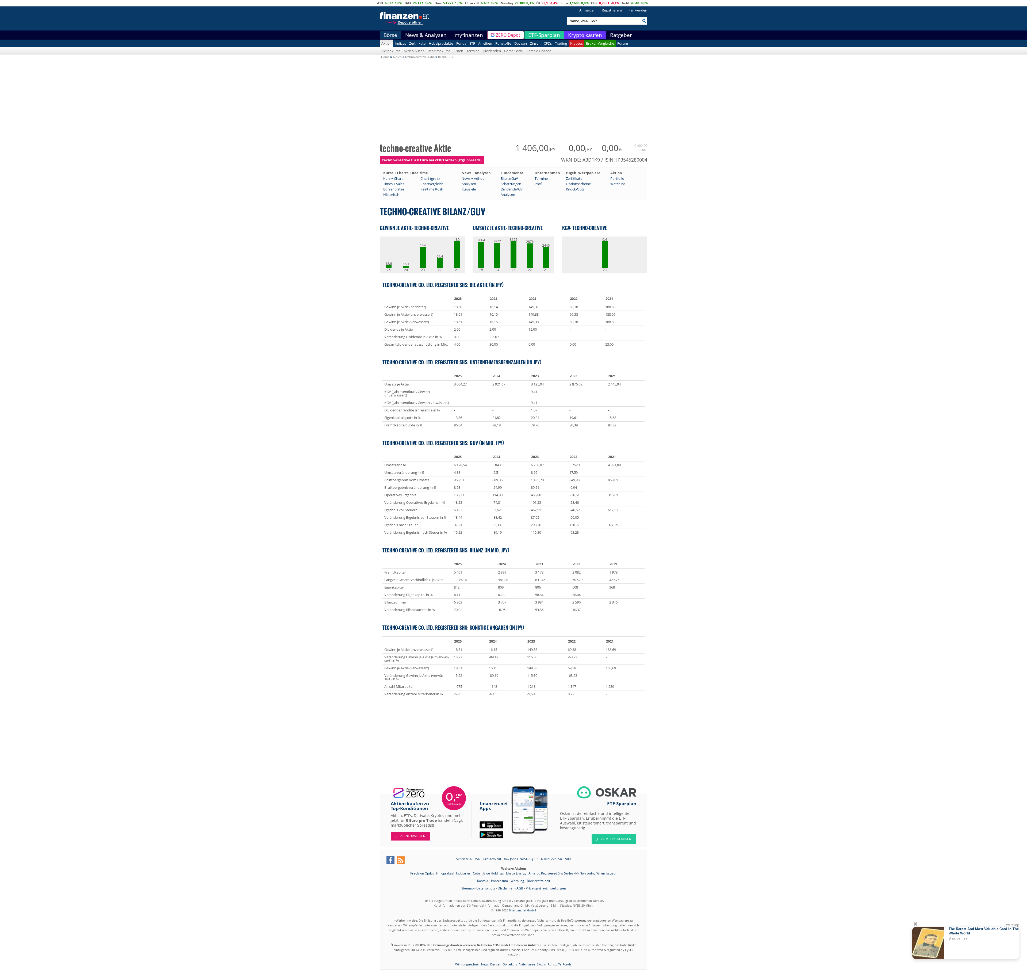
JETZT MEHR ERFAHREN (613, 839)
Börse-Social (513, 50)
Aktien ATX (464, 859)
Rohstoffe (503, 43)
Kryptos (576, 43)
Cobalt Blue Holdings (489, 873)
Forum (622, 43)
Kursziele (469, 189)
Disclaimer (506, 888)
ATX (380, 3)
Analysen (469, 183)
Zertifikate (417, 43)
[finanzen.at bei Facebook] (390, 860)
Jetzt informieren (411, 836)
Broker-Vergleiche (600, 43)
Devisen (520, 43)
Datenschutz (485, 888)
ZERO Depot (508, 35)
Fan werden (638, 10)
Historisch (391, 194)
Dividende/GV (512, 189)
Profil (539, 183)
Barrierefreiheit (538, 881)
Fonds (461, 43)
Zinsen (535, 43)
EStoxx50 (472, 3)
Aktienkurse (390, 50)
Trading (561, 43)
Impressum (499, 881)
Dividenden (492, 50)
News (485, 964)
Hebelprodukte (441, 43)
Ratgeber (621, 35)
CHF (594, 3)
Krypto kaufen (585, 35)
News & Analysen (426, 35)
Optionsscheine (578, 183)
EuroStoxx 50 (491, 859)
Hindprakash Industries (454, 873)
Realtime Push (431, 189)
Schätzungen (511, 183)
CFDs (548, 43)
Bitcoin (541, 964)
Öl (538, 3)
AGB (519, 888)
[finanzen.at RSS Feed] (401, 860)
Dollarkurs (510, 964)
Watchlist (617, 183)
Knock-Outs (575, 189)
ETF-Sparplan (544, 35)
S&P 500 (564, 859)
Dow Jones (510, 859)
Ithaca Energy (516, 873)
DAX (408, 3)
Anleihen (485, 43)
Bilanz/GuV (509, 178)
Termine (473, 50)
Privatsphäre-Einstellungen (546, 888)
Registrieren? (612, 10)
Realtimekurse (439, 50)
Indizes (400, 43)
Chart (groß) (430, 178)
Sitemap (467, 888)
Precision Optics (422, 873)
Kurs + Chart (393, 178)
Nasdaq (507, 3)
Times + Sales (393, 183)
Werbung (517, 881)
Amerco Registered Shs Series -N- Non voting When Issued (571, 873)
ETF (472, 43)
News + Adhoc (473, 178)
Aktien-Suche (414, 50)
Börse (390, 35)
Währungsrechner (467, 964)
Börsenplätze (393, 189)
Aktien (386, 43)
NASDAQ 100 (529, 859)
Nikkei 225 (549, 859)
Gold (625, 3)
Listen (458, 50)
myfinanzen (469, 35)
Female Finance (539, 50)
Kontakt (482, 881)
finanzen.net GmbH (522, 910)
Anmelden (587, 10)
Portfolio (617, 178)
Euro (564, 3)
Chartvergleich (431, 183)
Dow (438, 3)
